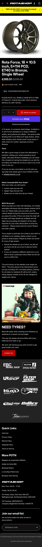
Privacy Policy (7, 437)
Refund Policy (7, 441)
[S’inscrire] (36, 527)
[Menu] (2, 3)
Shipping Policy (7, 445)
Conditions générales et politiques (21, 541)
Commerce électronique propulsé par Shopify (26, 536)
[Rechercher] (7, 3)
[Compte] (34, 3)
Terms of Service (8, 449)
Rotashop (9, 536)
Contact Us (8, 353)
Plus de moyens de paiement (21, 124)
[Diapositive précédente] (2, 10)
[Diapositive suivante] (39, 10)
